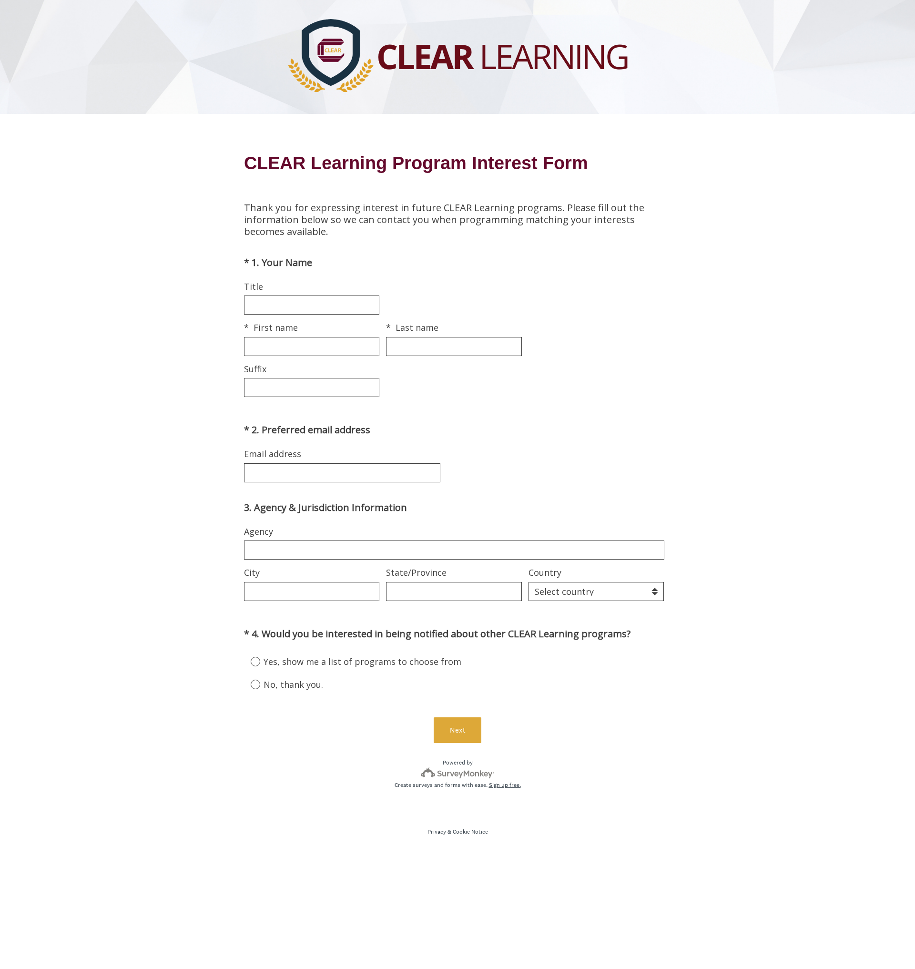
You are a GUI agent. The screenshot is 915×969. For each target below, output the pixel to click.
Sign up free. (505, 785)
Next (458, 729)
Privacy (436, 832)
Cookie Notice (470, 832)
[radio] (249, 661)
